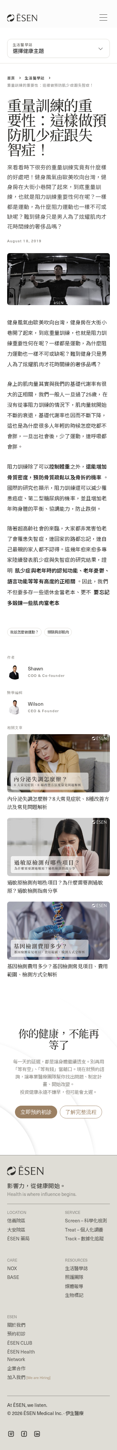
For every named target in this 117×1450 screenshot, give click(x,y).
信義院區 (16, 1220)
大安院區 (16, 1229)
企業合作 (16, 1368)
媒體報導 (74, 1286)
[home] (20, 18)
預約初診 (16, 1333)
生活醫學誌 (76, 1268)
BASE (13, 1277)
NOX (12, 1268)
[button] (103, 17)
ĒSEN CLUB (19, 1342)
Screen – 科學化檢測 (86, 1220)
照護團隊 (74, 1277)
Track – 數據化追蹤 (84, 1238)
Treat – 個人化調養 (84, 1229)
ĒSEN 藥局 (18, 1238)
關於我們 (16, 1324)
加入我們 (28, 1377)
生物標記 (74, 1295)
